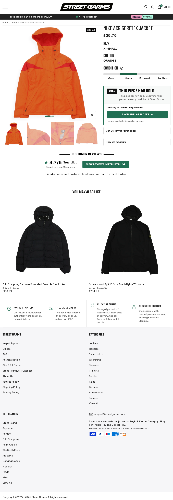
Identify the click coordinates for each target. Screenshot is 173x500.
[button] (29, 7)
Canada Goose (11, 461)
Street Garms (39, 497)
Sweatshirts (96, 354)
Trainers (93, 398)
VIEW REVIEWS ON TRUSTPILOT (106, 164)
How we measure (116, 142)
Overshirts (95, 359)
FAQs (6, 354)
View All (93, 403)
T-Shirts (94, 370)
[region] (50, 73)
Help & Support (11, 343)
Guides (6, 348)
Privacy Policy (11, 392)
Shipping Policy (11, 387)
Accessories (96, 392)
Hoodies (93, 348)
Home (5, 22)
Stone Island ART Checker (17, 370)
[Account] (152, 7)
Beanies (93, 387)
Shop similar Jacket (137, 114)
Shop (14, 22)
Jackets (93, 343)
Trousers (93, 365)
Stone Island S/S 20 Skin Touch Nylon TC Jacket (117, 284)
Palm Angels (10, 444)
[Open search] (145, 7)
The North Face (11, 450)
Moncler (7, 466)
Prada (6, 472)
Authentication (11, 359)
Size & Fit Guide (11, 365)
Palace (7, 433)
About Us (8, 376)
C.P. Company (11, 439)
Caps (92, 381)
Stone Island (10, 422)
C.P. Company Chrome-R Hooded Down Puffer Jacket (34, 284)
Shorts (92, 376)
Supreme (8, 428)
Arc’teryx (8, 455)
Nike (5, 477)
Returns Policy (11, 381)
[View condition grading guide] (121, 68)
